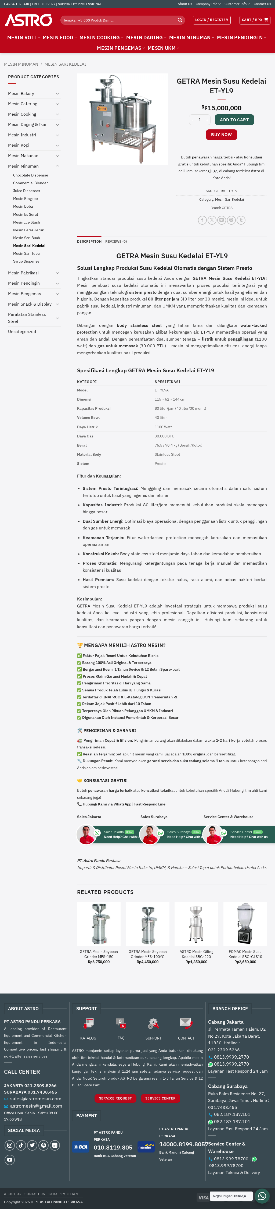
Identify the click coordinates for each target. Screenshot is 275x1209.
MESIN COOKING (99, 37)
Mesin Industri (22, 134)
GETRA (227, 208)
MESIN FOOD (58, 37)
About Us (185, 4)
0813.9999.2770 (231, 1057)
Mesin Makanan (23, 155)
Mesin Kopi (18, 145)
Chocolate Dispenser (30, 175)
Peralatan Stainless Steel (27, 318)
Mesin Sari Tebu (26, 253)
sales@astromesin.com (35, 1098)
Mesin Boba (23, 206)
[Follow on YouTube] (10, 1160)
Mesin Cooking (22, 114)
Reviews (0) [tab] (116, 241)
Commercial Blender (30, 182)
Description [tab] (89, 241)
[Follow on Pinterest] (43, 1145)
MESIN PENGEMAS (119, 48)
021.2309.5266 (40, 1085)
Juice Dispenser (26, 190)
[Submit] (179, 20)
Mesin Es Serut (25, 214)
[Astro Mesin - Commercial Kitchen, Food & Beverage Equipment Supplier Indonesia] (28, 20)
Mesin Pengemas (24, 293)
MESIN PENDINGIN (240, 37)
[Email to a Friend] (221, 220)
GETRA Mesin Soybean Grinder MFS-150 (99, 954)
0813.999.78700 (231, 1158)
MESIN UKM (162, 48)
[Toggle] (57, 93)
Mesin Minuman (21, 64)
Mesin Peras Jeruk (28, 229)
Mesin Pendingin (24, 283)
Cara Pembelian (63, 1194)
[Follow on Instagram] (10, 1145)
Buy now (221, 134)
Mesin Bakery (21, 93)
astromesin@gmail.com (36, 1106)
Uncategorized (22, 331)
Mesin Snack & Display (30, 304)
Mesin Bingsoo (25, 198)
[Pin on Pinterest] (231, 220)
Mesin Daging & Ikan (28, 124)
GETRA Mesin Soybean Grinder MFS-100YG (148, 954)
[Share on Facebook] (202, 220)
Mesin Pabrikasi (23, 272)
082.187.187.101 (232, 1114)
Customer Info (236, 4)
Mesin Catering (22, 103)
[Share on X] (212, 220)
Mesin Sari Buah (26, 237)
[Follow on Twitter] (32, 1145)
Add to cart (234, 119)
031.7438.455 (42, 1092)
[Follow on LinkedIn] (55, 1145)
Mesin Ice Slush (26, 222)
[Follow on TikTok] (21, 1145)
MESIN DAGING (144, 37)
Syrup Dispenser (27, 261)
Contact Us (262, 4)
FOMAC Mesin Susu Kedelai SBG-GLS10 (245, 954)
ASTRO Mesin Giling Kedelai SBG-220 (196, 954)
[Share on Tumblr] (241, 220)
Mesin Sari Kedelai (65, 64)
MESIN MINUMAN (190, 37)
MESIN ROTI (22, 37)
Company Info (206, 4)
